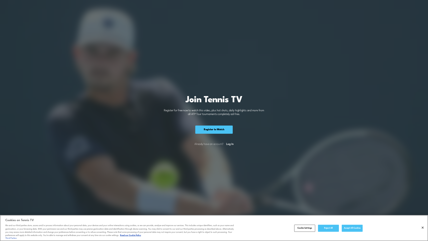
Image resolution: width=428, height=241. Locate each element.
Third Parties (11, 238)
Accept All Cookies (352, 228)
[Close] (422, 227)
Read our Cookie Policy (130, 235)
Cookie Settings (304, 228)
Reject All (328, 228)
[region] (214, 228)
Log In (229, 144)
